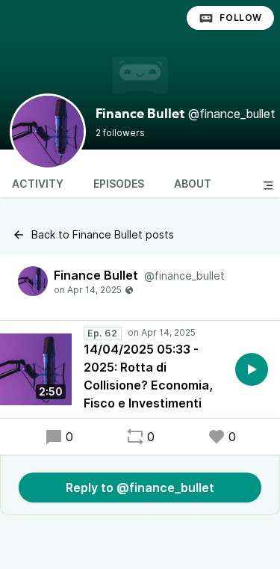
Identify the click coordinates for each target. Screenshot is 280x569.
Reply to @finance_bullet (140, 487)
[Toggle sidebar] (268, 185)
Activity (37, 183)
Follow (241, 17)
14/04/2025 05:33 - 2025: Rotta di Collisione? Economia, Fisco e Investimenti (148, 376)
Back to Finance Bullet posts (102, 234)
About (192, 183)
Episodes (118, 183)
